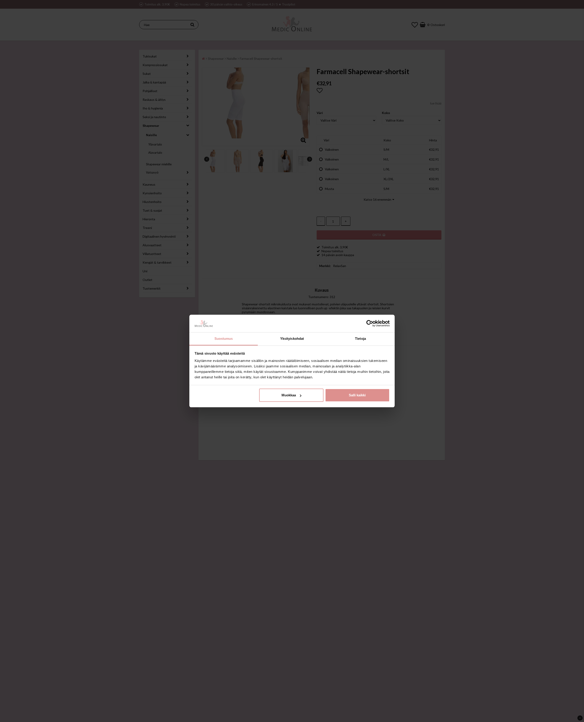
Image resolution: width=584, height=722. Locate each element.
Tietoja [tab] (360, 338)
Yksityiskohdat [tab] (292, 338)
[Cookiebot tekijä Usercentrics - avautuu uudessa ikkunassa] (370, 323)
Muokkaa (289, 395)
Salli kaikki (357, 395)
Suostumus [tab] (223, 338)
